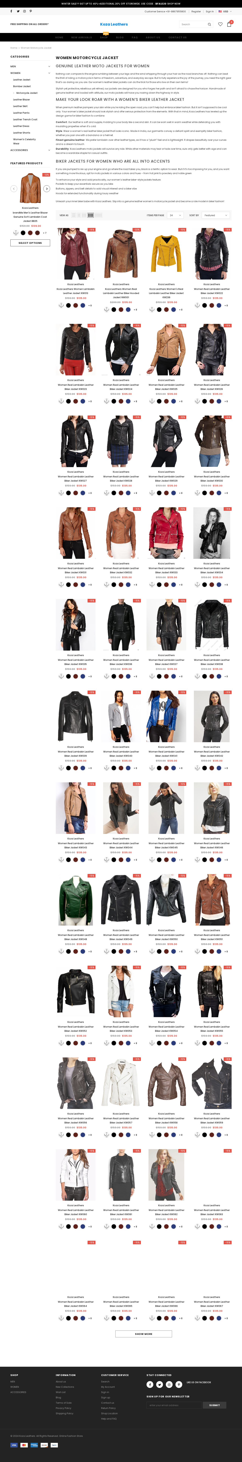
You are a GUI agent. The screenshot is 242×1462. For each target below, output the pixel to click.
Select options (30, 243)
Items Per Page (155, 215)
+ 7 (45, 233)
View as (64, 215)
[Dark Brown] (37, 233)
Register (196, 11)
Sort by (194, 215)
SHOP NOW (174, 3)
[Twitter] (19, 11)
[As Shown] (16, 233)
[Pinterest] (32, 11)
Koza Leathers (114, 24)
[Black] (23, 233)
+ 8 (90, 305)
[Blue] (83, 305)
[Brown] (30, 233)
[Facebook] (12, 11)
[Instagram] (25, 11)
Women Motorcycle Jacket (36, 47)
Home (13, 47)
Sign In (210, 11)
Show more (143, 1334)
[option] (30, 209)
